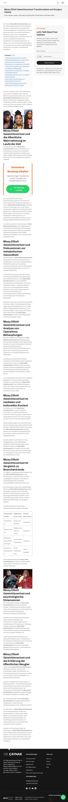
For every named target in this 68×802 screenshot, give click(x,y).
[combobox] (39, 56)
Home (6, 15)
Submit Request (49, 63)
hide (13, 55)
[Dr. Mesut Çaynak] (4, 2)
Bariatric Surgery (13, 15)
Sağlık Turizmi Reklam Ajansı (19, 798)
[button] (63, 797)
